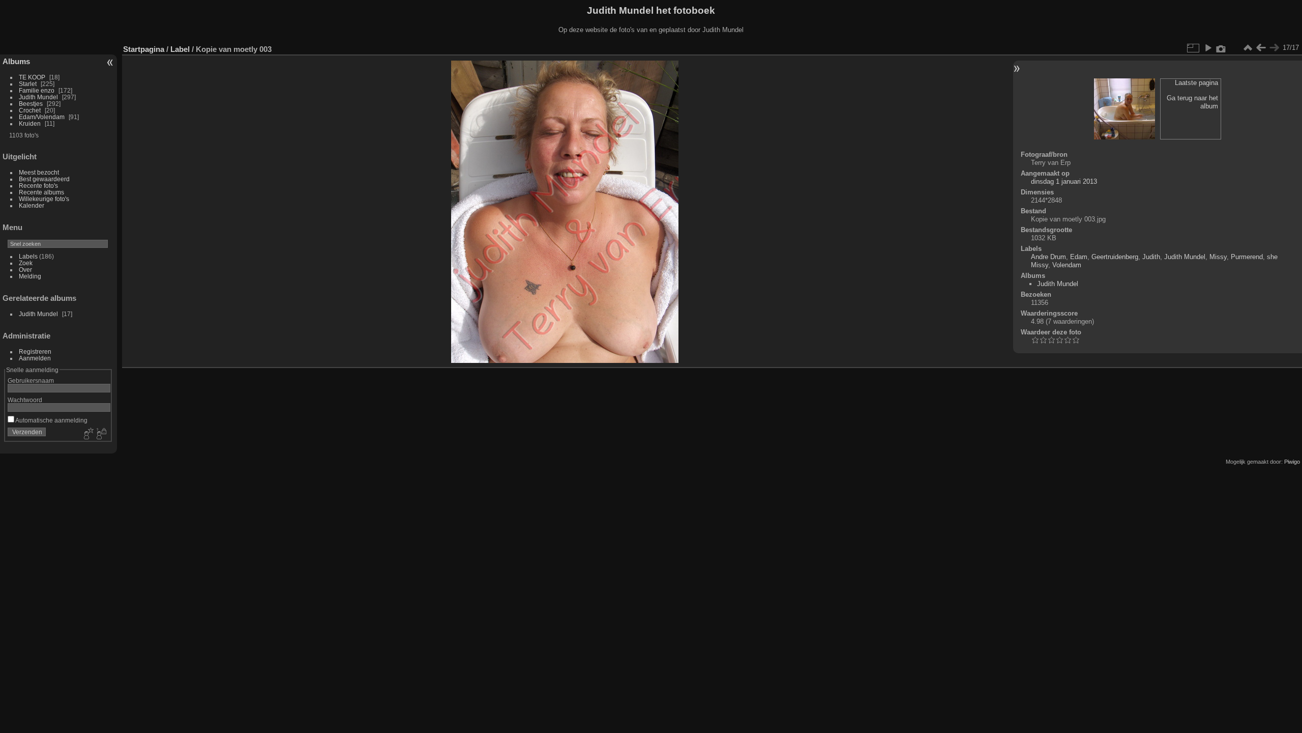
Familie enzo (36, 90)
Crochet (30, 110)
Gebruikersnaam (31, 380)
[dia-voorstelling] (1208, 47)
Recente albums (41, 192)
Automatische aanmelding (50, 420)
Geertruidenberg (1114, 257)
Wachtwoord (25, 400)
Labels (28, 256)
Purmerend (1247, 257)
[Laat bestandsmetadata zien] (1221, 47)
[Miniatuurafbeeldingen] (1247, 47)
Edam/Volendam (42, 117)
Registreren (35, 351)
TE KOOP (32, 77)
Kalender (31, 205)
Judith (1151, 257)
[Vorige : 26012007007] (1260, 47)
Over (25, 269)
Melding (30, 276)
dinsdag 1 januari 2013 (1064, 181)
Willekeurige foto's (44, 198)
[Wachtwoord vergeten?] (100, 434)
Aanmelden (35, 358)
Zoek (26, 263)
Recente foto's (38, 185)
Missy (1218, 257)
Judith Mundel (38, 97)
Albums (16, 61)
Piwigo (1292, 462)
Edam (1078, 257)
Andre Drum (1048, 257)
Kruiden (30, 123)
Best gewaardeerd (44, 179)
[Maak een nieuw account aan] (87, 434)
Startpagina (143, 49)
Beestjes (31, 103)
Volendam (1066, 265)
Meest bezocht (39, 172)
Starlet (28, 83)
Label (180, 49)
